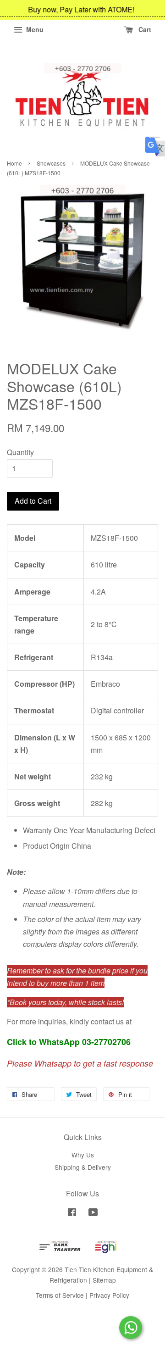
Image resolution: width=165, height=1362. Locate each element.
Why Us (83, 1154)
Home (14, 163)
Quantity (20, 452)
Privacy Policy (109, 1295)
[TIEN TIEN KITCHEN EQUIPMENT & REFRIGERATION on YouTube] (93, 1213)
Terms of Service (60, 1295)
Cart (144, 29)
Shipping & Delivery (83, 1167)
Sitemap (104, 1279)
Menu (34, 29)
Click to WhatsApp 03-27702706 (69, 1042)
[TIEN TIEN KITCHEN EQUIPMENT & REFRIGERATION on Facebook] (72, 1213)
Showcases (51, 163)
